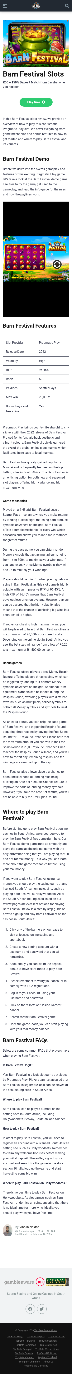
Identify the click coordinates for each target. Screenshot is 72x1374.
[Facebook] (30, 1309)
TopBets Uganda (48, 1340)
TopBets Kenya (15, 1336)
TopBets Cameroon (25, 1345)
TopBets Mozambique (47, 1349)
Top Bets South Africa (45, 1330)
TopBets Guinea (48, 1345)
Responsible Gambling (36, 1365)
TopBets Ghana (56, 1336)
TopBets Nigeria (36, 1336)
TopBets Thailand (47, 1357)
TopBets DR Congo (47, 1353)
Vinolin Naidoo (29, 1227)
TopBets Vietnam (24, 1357)
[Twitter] (42, 1309)
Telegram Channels (29, 1361)
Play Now (34, 102)
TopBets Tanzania (25, 1340)
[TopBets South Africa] (36, 5)
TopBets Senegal (22, 1349)
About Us (48, 1361)
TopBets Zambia (24, 1353)
